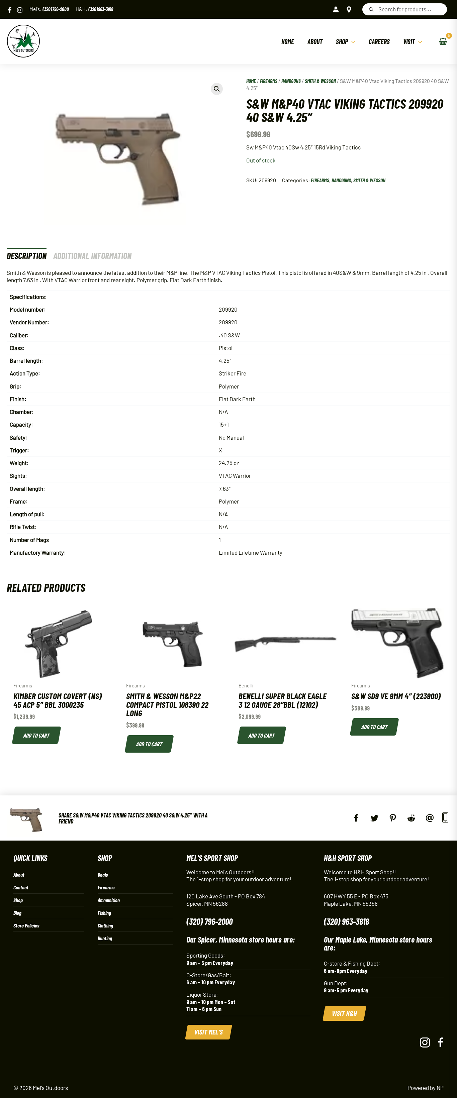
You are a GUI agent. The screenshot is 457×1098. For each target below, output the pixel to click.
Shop (18, 900)
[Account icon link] (336, 9)
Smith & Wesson (320, 81)
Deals (103, 874)
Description (27, 255)
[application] (351, 41)
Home (251, 81)
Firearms (268, 81)
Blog (17, 912)
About (18, 874)
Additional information (92, 255)
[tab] (27, 255)
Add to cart (37, 735)
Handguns (291, 81)
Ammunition (109, 900)
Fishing (104, 912)
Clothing (105, 925)
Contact (20, 887)
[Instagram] (20, 10)
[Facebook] (10, 10)
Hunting (105, 938)
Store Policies (26, 925)
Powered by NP (425, 1087)
